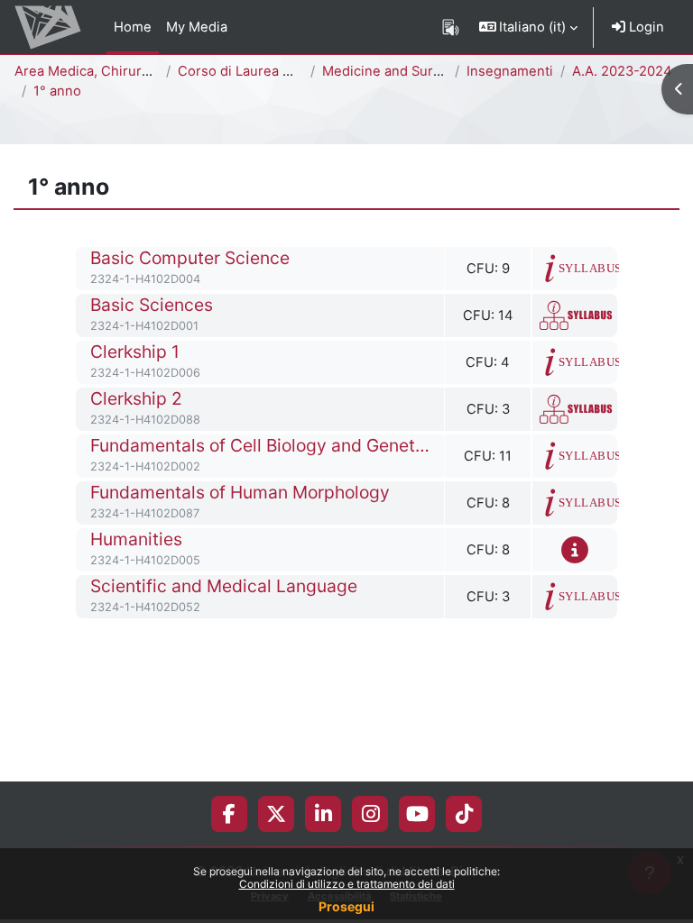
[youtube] (417, 814)
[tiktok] (464, 814)
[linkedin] (323, 814)
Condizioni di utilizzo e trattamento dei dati (347, 884)
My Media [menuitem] (196, 27)
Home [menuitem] (133, 27)
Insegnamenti (510, 71)
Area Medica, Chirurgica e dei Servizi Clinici (153, 71)
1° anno (57, 91)
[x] (276, 814)
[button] (528, 27)
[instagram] (370, 814)
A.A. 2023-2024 (622, 71)
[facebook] (229, 814)
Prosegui (346, 906)
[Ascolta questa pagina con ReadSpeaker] (450, 27)
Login (644, 27)
